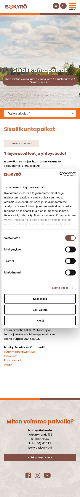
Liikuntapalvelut (64, 79)
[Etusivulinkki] (16, 6)
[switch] (70, 249)
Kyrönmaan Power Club (20, 352)
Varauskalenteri (21, 143)
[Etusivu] (56, 6)
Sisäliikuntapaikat (40, 82)
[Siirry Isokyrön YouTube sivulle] (49, 477)
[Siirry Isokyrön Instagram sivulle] (39, 477)
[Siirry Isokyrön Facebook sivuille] (30, 477)
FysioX (8, 365)
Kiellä (40, 320)
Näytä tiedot (60, 287)
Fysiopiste (10, 356)
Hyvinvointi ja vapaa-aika (20, 79)
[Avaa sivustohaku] (63, 6)
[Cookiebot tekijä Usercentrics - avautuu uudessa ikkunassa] (59, 174)
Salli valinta (40, 309)
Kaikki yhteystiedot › (40, 457)
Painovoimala (13, 360)
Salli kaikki (40, 298)
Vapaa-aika (45, 79)
